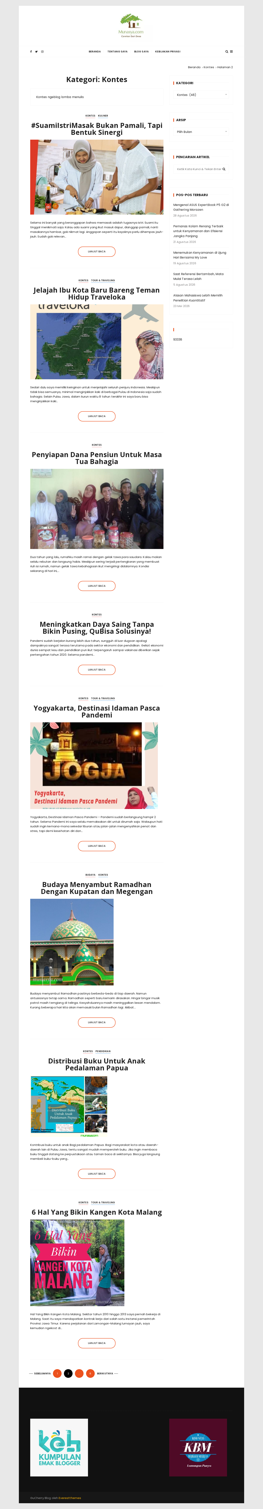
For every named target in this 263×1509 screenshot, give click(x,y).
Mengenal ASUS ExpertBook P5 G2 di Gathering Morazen (201, 207)
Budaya (90, 874)
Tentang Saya (117, 51)
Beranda (95, 51)
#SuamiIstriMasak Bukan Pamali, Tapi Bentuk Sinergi (96, 129)
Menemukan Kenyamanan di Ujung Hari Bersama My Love (199, 255)
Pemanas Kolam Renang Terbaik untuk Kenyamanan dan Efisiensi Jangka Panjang (198, 231)
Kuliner (103, 115)
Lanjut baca (97, 251)
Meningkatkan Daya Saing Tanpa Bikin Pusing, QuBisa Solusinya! (97, 627)
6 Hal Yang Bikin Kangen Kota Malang (97, 1212)
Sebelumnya (42, 1373)
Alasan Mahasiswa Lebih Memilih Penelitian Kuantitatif (198, 298)
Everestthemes (70, 1498)
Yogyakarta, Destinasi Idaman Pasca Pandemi (97, 711)
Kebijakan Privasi (167, 51)
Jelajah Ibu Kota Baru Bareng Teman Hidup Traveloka (97, 293)
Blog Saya (141, 51)
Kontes (90, 115)
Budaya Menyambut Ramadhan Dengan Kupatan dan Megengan (97, 888)
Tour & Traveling (103, 280)
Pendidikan (103, 1051)
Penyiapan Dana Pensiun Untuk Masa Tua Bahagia (97, 458)
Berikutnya (105, 1373)
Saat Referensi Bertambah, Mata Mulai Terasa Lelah (198, 276)
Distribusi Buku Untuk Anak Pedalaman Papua (96, 1064)
